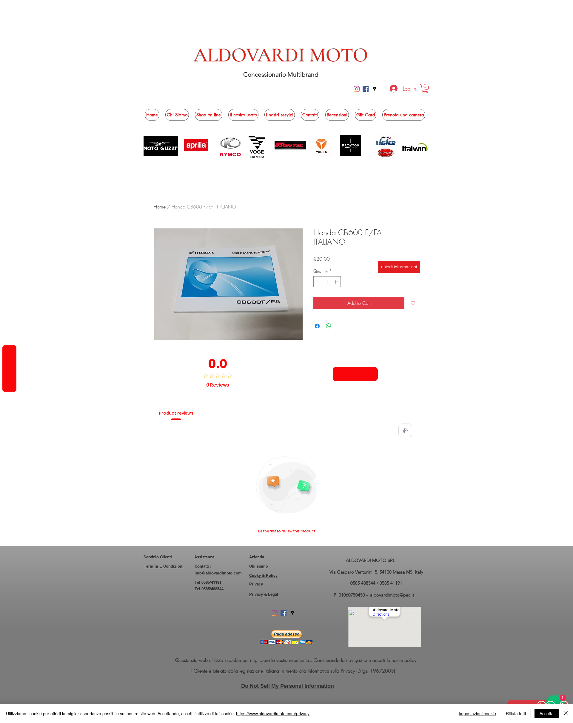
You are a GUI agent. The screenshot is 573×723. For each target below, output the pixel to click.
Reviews (9, 369)
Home (160, 206)
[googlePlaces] (375, 89)
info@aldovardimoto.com (218, 573)
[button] (425, 88)
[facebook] (366, 89)
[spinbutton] (327, 281)
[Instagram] (357, 89)
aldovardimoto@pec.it (392, 595)
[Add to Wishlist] (413, 303)
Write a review (355, 374)
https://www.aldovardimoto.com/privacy (272, 713)
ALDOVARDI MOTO (281, 55)
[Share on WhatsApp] (328, 326)
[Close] (565, 713)
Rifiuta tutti (516, 713)
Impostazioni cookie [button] (477, 713)
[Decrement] (318, 281)
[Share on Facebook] (317, 326)
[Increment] (336, 281)
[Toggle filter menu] (405, 430)
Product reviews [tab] (176, 413)
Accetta (547, 713)
